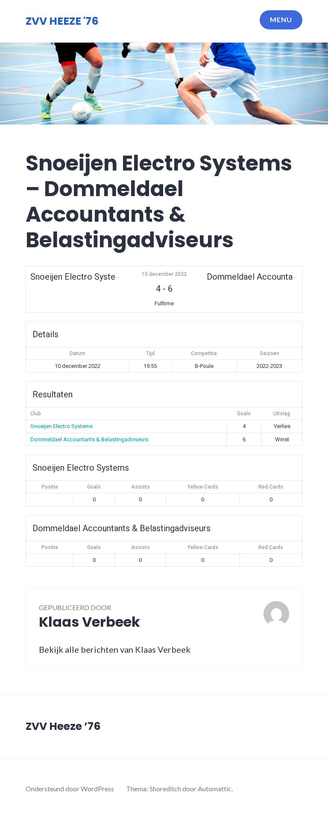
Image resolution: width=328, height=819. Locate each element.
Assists (140, 487)
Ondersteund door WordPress (70, 788)
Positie (49, 487)
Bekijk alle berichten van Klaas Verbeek (114, 649)
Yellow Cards (202, 487)
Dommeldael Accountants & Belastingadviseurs (89, 439)
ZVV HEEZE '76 (62, 21)
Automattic (214, 788)
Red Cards (270, 487)
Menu (281, 19)
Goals (94, 487)
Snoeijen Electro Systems (61, 426)
